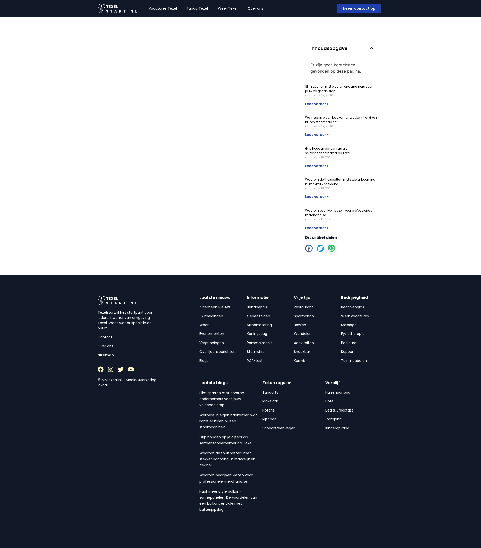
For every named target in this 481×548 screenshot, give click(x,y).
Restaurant (303, 307)
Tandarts (270, 392)
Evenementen (211, 333)
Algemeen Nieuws (214, 307)
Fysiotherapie (353, 333)
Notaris (268, 410)
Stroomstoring (259, 324)
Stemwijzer (256, 351)
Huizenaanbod (337, 392)
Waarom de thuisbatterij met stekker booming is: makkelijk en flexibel (227, 459)
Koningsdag (257, 333)
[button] (372, 48)
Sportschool (304, 316)
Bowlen (300, 324)
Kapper (347, 351)
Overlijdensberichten (217, 351)
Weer (204, 324)
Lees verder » (317, 103)
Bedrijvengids (352, 307)
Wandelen (303, 333)
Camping (333, 419)
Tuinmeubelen (354, 360)
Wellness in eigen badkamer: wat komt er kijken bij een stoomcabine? (228, 421)
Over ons (255, 8)
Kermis (300, 360)
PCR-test (255, 360)
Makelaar (270, 401)
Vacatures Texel (163, 8)
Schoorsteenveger (278, 428)
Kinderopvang (337, 428)
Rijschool (269, 419)
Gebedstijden (258, 316)
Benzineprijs (257, 307)
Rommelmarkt (259, 342)
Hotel (329, 401)
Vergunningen (211, 342)
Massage (349, 324)
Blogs (203, 360)
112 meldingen (211, 316)
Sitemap (106, 355)
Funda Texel (197, 8)
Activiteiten (304, 342)
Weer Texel (227, 8)
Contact (105, 337)
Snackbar (302, 351)
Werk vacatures (355, 316)
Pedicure (348, 342)
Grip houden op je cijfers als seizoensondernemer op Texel (327, 150)
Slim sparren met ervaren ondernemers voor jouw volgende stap (221, 398)
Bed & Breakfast (339, 410)
